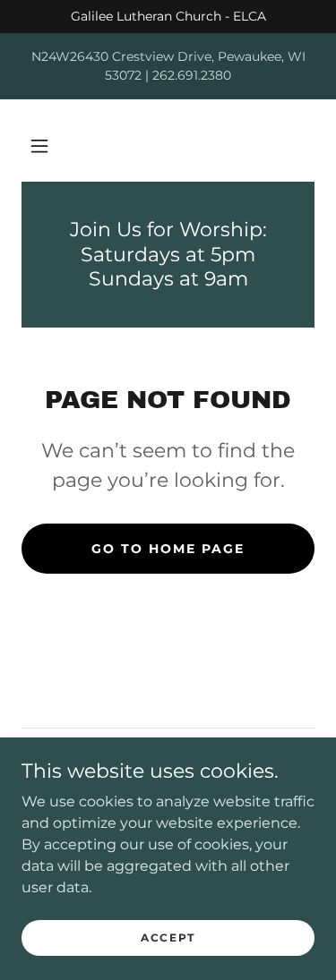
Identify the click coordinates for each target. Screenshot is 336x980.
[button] (39, 146)
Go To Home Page (168, 549)
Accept (168, 937)
